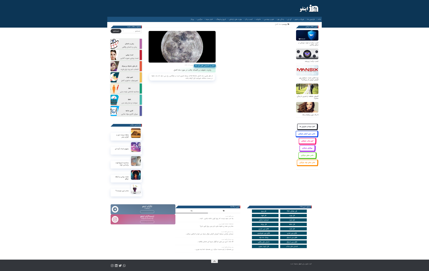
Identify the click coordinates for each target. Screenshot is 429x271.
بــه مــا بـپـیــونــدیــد (147, 212)
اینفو (300, 264)
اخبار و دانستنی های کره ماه (204, 65)
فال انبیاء (292, 229)
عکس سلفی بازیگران (307, 155)
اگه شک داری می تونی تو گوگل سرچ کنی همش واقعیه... (215, 241)
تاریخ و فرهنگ (221, 19)
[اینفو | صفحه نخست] (308, 8)
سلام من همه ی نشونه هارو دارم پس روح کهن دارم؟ (216, 226)
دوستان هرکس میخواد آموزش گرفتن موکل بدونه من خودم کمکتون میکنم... (209, 234)
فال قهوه (263, 215)
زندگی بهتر (280, 19)
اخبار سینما (209, 19)
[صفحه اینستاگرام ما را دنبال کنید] (112, 265)
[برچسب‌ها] (224, 211)
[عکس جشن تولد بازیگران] (307, 165)
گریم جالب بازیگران (307, 141)
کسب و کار (249, 19)
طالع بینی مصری (264, 229)
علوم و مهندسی (269, 19)
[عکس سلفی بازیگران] (307, 158)
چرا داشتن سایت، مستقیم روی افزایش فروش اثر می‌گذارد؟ (308, 79)
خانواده (258, 19)
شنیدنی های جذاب (292, 246)
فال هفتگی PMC (292, 211)
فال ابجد (292, 220)
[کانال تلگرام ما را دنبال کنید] (124, 265)
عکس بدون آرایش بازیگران (306, 134)
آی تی (289, 19)
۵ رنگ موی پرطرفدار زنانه (310, 115)
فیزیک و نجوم (299, 19)
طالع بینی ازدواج (292, 237)
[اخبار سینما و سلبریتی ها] (307, 129)
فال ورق (263, 211)
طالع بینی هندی (292, 233)
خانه (319, 19)
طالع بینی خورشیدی (264, 233)
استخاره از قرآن (264, 220)
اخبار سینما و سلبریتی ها (307, 126)
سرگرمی (199, 19)
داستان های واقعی (264, 242)
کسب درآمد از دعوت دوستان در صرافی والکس (308, 44)
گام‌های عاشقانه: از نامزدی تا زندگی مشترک (307, 97)
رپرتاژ (192, 19)
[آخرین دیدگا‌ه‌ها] (191, 211)
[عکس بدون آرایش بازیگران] (306, 136)
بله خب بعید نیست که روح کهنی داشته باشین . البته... (216, 218)
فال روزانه (264, 224)
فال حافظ (292, 224)
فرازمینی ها (311, 19)
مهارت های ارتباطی (235, 19)
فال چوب (292, 215)
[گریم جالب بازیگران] (307, 143)
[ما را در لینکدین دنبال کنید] (116, 265)
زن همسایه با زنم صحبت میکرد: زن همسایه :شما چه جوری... (214, 249)
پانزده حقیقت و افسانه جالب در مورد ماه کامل (192, 70)
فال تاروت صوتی (264, 246)
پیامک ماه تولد (263, 237)
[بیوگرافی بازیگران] (307, 151)
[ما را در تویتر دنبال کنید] (120, 265)
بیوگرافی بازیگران (307, 148)
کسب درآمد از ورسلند (311, 61)
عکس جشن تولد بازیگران (307, 162)
